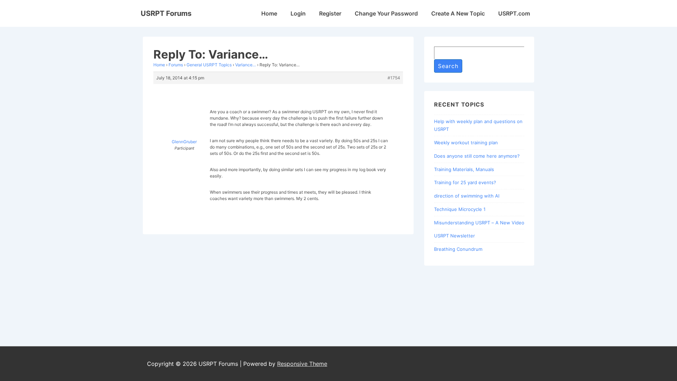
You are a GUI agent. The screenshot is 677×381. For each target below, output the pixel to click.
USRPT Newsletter (454, 235)
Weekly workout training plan (466, 142)
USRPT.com (514, 13)
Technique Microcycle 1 (460, 209)
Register (330, 13)
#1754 (394, 77)
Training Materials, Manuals (464, 169)
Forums (176, 64)
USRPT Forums (166, 13)
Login (298, 13)
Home (269, 13)
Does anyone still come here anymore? (477, 156)
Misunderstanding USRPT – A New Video (479, 222)
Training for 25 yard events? (465, 182)
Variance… (245, 64)
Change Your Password (386, 13)
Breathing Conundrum (458, 249)
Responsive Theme (302, 363)
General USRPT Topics (209, 64)
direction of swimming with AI (466, 196)
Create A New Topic (458, 13)
